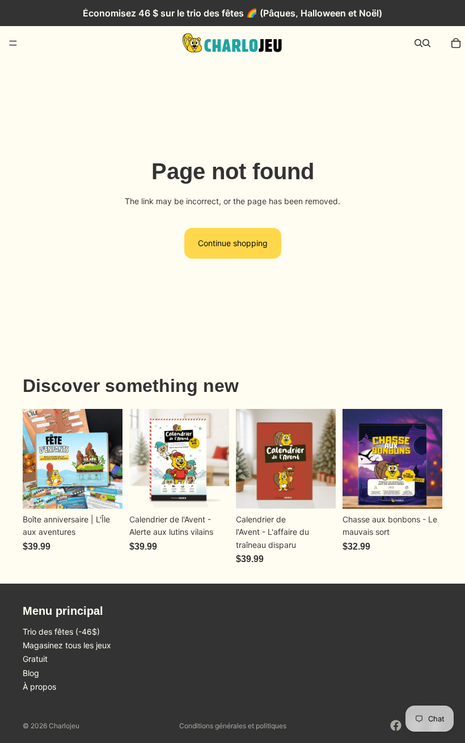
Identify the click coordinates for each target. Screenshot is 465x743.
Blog (31, 672)
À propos (39, 686)
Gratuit (35, 659)
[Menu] (13, 43)
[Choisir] (105, 491)
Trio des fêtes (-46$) (61, 631)
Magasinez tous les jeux (67, 645)
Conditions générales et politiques (232, 725)
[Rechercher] (418, 43)
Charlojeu (64, 725)
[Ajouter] (211, 491)
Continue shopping (233, 243)
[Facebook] (396, 725)
